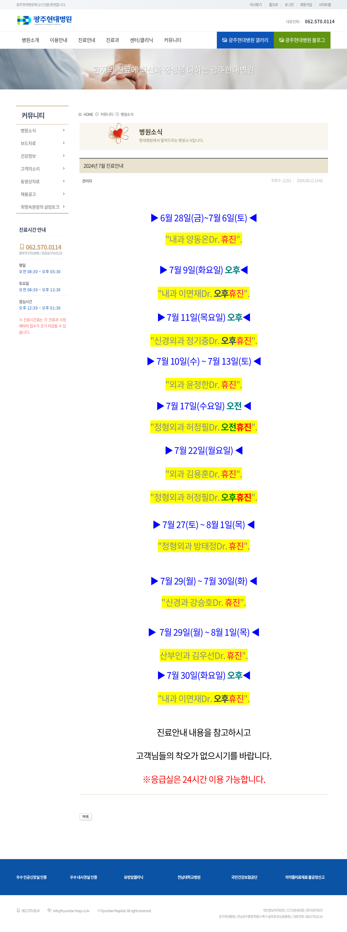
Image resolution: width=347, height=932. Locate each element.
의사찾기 (256, 4)
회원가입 (306, 4)
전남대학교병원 (189, 877)
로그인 (289, 4)
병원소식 (28, 130)
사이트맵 (325, 4)
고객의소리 (30, 168)
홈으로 (273, 4)
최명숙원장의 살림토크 (40, 207)
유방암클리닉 (133, 877)
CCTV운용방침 (295, 910)
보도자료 (28, 143)
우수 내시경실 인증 (83, 877)
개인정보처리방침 (273, 910)
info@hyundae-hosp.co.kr (71, 910)
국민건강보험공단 (244, 877)
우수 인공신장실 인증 (31, 877)
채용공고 (28, 194)
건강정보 (28, 156)
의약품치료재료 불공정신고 (304, 877)
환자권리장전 (314, 910)
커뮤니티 (106, 114)
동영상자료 (30, 181)
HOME (88, 114)
